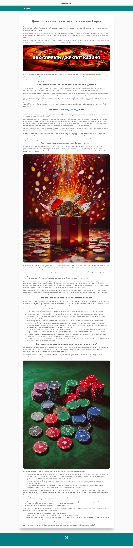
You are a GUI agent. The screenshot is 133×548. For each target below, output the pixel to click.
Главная (27, 8)
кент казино (99, 27)
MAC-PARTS (66, 3)
